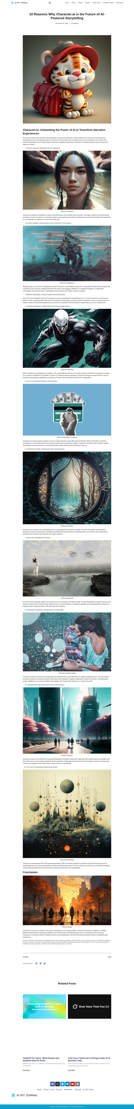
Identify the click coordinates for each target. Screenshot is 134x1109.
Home (67, 2)
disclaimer (58, 943)
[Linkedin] (67, 1084)
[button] (49, 2)
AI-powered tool (61, 933)
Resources (119, 2)
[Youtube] (72, 1084)
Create (80, 2)
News (73, 2)
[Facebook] (52, 1084)
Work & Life (96, 2)
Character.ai (27, 937)
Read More (26, 1070)
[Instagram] (57, 1084)
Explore (87, 2)
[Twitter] (62, 1084)
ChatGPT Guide (108, 2)
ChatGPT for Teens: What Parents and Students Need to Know (41, 1059)
